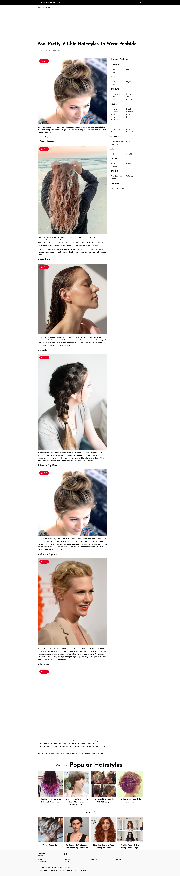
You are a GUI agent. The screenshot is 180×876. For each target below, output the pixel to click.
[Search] (141, 2)
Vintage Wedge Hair (50, 845)
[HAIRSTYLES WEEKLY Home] (50, 854)
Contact (40, 859)
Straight (129, 94)
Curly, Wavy (115, 94)
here (60, 549)
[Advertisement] (90, 25)
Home (39, 7)
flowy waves (47, 237)
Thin (113, 97)
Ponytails (130, 132)
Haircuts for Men (117, 188)
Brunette (114, 112)
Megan (42, 50)
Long (113, 72)
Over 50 (129, 154)
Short (113, 69)
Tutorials (129, 176)
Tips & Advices (117, 176)
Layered (129, 82)
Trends (114, 179)
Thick (128, 97)
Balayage (114, 109)
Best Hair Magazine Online (68, 867)
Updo (113, 132)
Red (127, 117)
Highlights (130, 114)
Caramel (129, 112)
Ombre (113, 117)
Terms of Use (67, 861)
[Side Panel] (39, 2)
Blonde (129, 109)
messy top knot (89, 539)
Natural (129, 99)
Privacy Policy (94, 859)
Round (128, 164)
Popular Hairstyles (47, 7)
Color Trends (116, 120)
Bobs (113, 82)
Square (114, 166)
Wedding (114, 144)
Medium (129, 69)
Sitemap (118, 859)
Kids (113, 154)
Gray (113, 114)
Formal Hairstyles (118, 142)
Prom (128, 142)
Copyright (66, 859)
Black (113, 99)
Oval (113, 164)
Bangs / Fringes (117, 129)
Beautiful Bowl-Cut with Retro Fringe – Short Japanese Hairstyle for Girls (77, 802)
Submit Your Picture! (43, 861)
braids (71, 453)
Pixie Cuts (115, 84)
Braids (128, 129)
